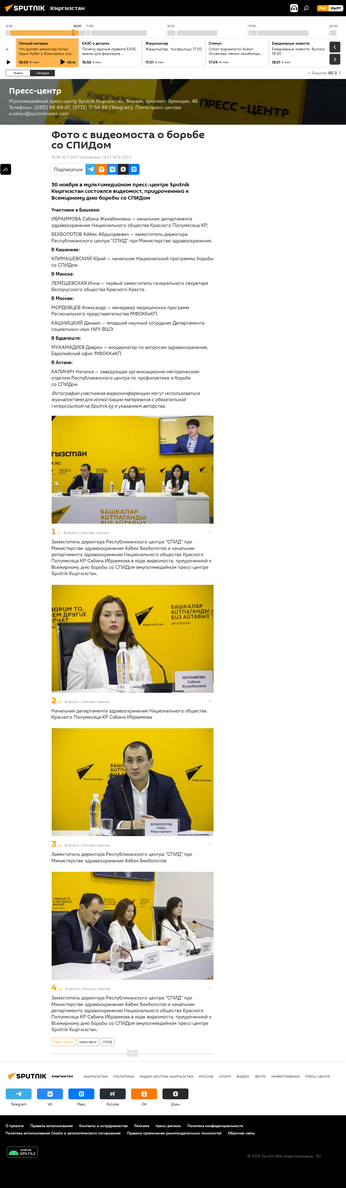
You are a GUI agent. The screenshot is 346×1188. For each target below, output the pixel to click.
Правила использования (51, 1125)
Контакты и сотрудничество (103, 1125)
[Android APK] (22, 1153)
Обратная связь (241, 1133)
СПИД (107, 1042)
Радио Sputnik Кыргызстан (166, 1076)
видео (243, 1076)
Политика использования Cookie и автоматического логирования (63, 1133)
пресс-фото (88, 1042)
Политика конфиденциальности (215, 1125)
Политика (123, 1076)
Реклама (141, 1125)
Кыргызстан (96, 1076)
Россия (206, 1076)
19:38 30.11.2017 (65, 157)
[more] (210, 531)
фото (260, 1076)
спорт (225, 1076)
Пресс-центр (63, 1042)
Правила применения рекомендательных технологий (174, 1133)
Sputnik (72, 533)
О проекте (15, 1125)
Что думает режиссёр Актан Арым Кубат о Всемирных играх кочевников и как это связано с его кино (47, 56)
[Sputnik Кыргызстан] (26, 12)
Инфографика (285, 1076)
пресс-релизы (168, 1125)
